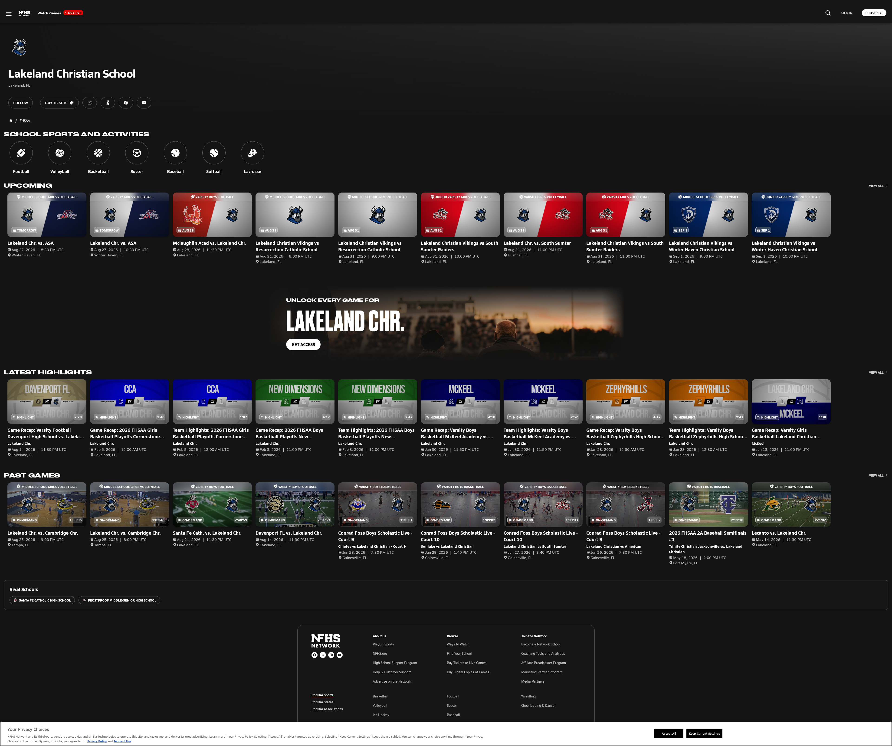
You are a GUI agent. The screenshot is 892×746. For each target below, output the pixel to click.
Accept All (669, 733)
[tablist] (335, 701)
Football (453, 696)
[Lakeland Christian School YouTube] (144, 102)
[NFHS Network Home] (24, 13)
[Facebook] (315, 655)
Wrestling (528, 696)
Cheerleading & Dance (537, 705)
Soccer (452, 705)
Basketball (381, 696)
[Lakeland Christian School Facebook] (126, 102)
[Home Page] (10, 120)
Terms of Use (122, 741)
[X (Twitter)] (323, 655)
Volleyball (380, 705)
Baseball (453, 715)
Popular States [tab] (322, 701)
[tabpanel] (476, 705)
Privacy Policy (97, 741)
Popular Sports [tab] (322, 695)
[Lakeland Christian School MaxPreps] (108, 102)
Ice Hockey (381, 715)
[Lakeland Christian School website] (89, 102)
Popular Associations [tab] (327, 708)
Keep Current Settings (704, 733)
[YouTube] (340, 655)
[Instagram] (331, 655)
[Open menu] (9, 14)
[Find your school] (828, 13)
